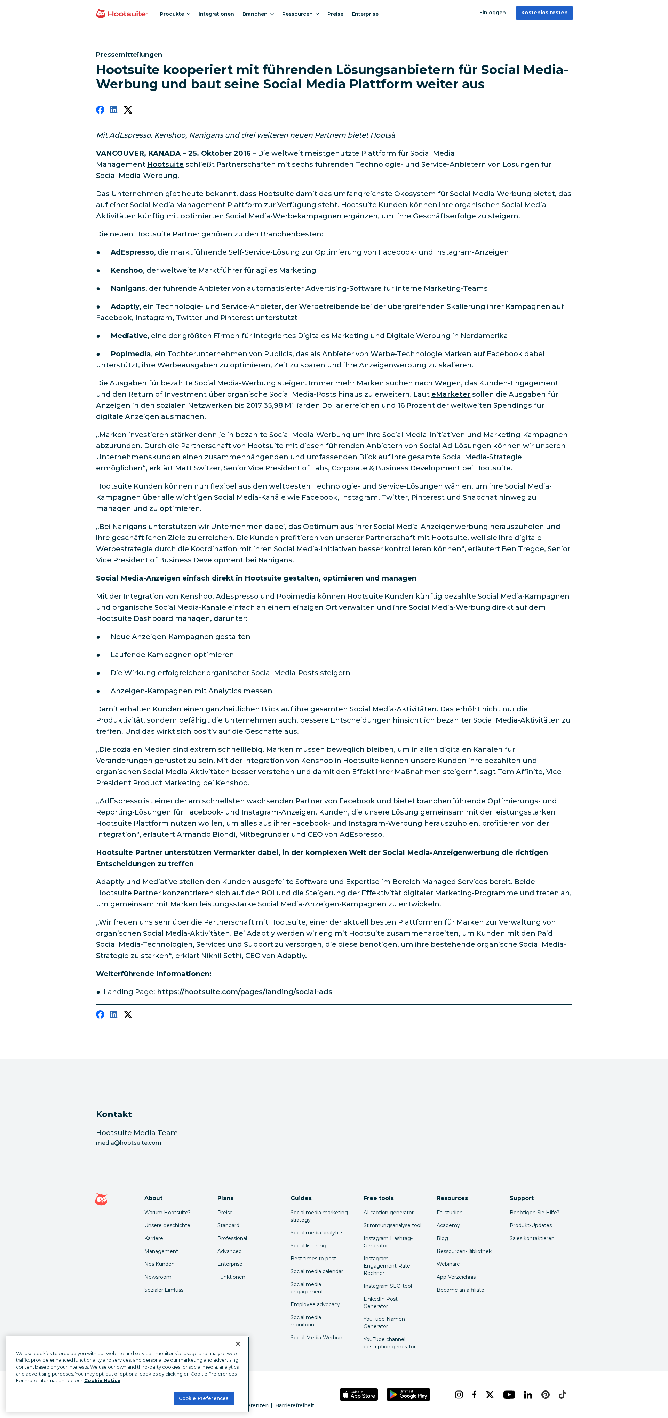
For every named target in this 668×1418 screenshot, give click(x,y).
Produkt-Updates (531, 1225)
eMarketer (450, 394)
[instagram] (458, 1394)
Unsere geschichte (167, 1225)
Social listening (308, 1245)
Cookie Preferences (204, 1398)
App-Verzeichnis (456, 1277)
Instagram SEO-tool (388, 1286)
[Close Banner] (238, 1343)
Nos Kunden (159, 1264)
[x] (489, 1394)
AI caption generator (389, 1212)
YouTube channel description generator (390, 1343)
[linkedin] (114, 111)
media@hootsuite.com (128, 1142)
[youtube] (508, 1394)
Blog (442, 1238)
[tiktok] (561, 1394)
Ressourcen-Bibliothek (464, 1251)
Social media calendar (317, 1271)
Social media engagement (307, 1288)
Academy (448, 1225)
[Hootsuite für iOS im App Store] (359, 1394)
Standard (228, 1225)
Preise (335, 14)
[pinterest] (544, 1394)
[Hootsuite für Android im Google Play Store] (408, 1394)
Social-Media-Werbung (318, 1337)
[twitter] (128, 111)
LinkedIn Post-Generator (381, 1302)
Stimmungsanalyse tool (392, 1225)
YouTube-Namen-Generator (385, 1323)
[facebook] (100, 111)
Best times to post (313, 1258)
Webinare (448, 1264)
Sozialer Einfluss (163, 1290)
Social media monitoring (306, 1321)
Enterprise (365, 14)
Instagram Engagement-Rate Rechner (387, 1265)
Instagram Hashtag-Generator (388, 1242)
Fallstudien (450, 1212)
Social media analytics (317, 1233)
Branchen (255, 14)
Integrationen (216, 14)
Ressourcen (297, 14)
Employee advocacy (315, 1304)
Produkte (172, 14)
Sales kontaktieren (532, 1238)
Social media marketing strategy (319, 1216)
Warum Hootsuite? (167, 1212)
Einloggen (492, 12)
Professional (232, 1238)
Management (161, 1251)
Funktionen (231, 1277)
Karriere (153, 1238)
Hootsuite (165, 164)
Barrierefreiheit (294, 1405)
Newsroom (158, 1277)
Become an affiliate (460, 1290)
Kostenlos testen (544, 12)
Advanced (229, 1251)
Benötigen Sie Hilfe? (534, 1212)
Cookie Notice (102, 1380)
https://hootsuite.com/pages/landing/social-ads (244, 992)
